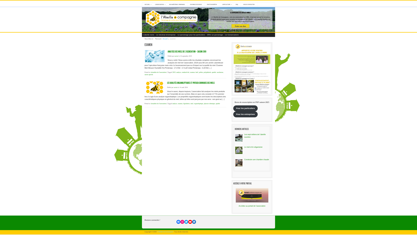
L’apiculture (226, 4)
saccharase (220, 72)
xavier (176, 56)
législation (186, 103)
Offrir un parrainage (215, 35)
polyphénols (207, 72)
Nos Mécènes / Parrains (177, 4)
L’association (159, 4)
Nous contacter (249, 4)
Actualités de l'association (158, 72)
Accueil (147, 4)
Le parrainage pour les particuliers (191, 35)
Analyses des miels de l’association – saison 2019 (187, 51)
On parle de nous (196, 4)
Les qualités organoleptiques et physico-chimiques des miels (191, 82)
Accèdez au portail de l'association (252, 206)
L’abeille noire (148, 35)
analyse (178, 72)
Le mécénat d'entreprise (165, 35)
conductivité (185, 72)
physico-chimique (209, 103)
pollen (201, 72)
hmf (197, 72)
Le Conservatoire (232, 35)
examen (192, 72)
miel (191, 103)
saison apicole (149, 74)
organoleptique (198, 103)
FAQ (237, 4)
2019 (173, 72)
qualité (214, 72)
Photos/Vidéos (212, 4)
